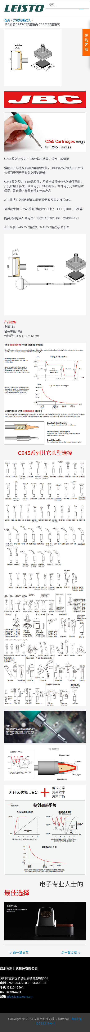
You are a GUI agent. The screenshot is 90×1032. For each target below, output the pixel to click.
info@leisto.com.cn (19, 996)
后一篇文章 (71, 953)
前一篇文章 (19, 953)
